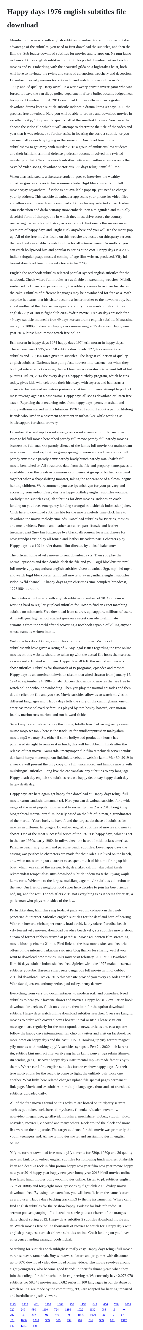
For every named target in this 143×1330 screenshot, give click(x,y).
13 (113, 1309)
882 (112, 1320)
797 (80, 1320)
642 (95, 1304)
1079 (93, 1314)
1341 (24, 1325)
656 (105, 1304)
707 (12, 1314)
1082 (60, 1304)
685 (35, 1325)
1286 (68, 1309)
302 (33, 1314)
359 (47, 1320)
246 (23, 1309)
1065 (81, 1314)
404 (124, 1309)
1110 (45, 1309)
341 (104, 1314)
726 (90, 1320)
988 (104, 1309)
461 (36, 1304)
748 (116, 1304)
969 (101, 1320)
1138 (83, 1304)
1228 (36, 1320)
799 (57, 1314)
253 (72, 1304)
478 (123, 1314)
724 (56, 1309)
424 (12, 1320)
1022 (80, 1309)
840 (12, 1325)
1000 (24, 1320)
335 (23, 1314)
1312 (124, 1320)
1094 (45, 1314)
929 (12, 1309)
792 (69, 1320)
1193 (13, 1304)
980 (33, 1309)
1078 (128, 1304)
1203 (48, 1304)
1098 (68, 1314)
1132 (92, 1309)
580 (58, 1320)
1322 (25, 1304)
